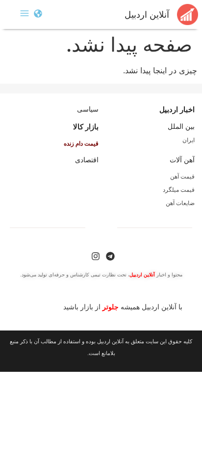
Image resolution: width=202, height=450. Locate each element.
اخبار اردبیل (177, 109)
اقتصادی (87, 160)
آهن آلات (182, 160)
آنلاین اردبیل (147, 15)
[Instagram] (95, 256)
